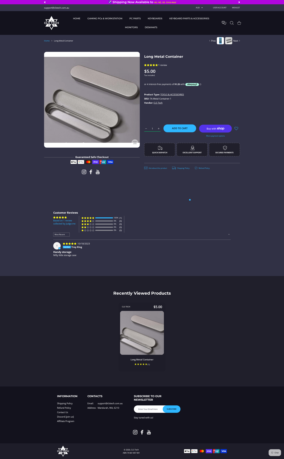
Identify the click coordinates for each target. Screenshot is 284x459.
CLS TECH (126, 307)
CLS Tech (158, 102)
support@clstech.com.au (110, 403)
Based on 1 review (62, 220)
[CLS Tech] (51, 23)
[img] (70, 243)
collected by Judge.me (64, 223)
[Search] (231, 23)
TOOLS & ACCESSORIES (172, 94)
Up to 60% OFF (150, 2)
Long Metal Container (142, 359)
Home (47, 40)
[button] (44, 2)
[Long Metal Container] (142, 333)
